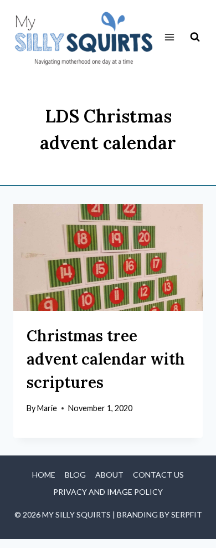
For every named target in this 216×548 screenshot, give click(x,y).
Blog (75, 474)
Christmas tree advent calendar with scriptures (106, 359)
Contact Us (158, 474)
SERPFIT (186, 514)
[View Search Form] (195, 37)
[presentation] (108, 257)
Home (43, 474)
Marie (47, 408)
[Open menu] (169, 37)
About (109, 474)
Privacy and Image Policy (108, 491)
